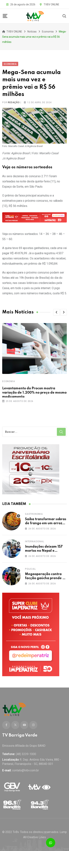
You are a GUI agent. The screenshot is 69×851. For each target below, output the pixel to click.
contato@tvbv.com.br (25, 770)
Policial (30, 569)
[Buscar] (64, 16)
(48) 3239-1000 (26, 754)
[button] (56, 312)
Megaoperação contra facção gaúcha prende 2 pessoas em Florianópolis (45, 578)
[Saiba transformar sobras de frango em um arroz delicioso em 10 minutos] (11, 521)
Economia (8, 381)
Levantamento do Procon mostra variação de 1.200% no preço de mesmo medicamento (34, 392)
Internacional (34, 541)
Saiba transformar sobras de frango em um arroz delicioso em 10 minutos (45, 523)
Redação (14, 102)
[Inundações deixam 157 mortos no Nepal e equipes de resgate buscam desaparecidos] (11, 548)
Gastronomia (34, 514)
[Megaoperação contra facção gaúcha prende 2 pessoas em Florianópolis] (11, 576)
